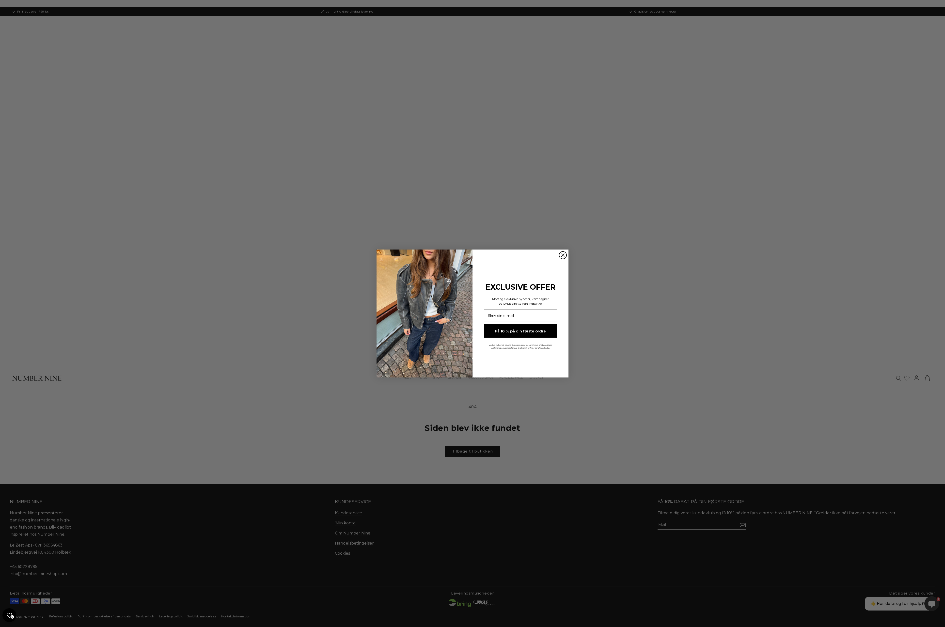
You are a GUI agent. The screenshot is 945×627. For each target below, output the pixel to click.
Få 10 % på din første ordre (520, 331)
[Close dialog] (563, 255)
